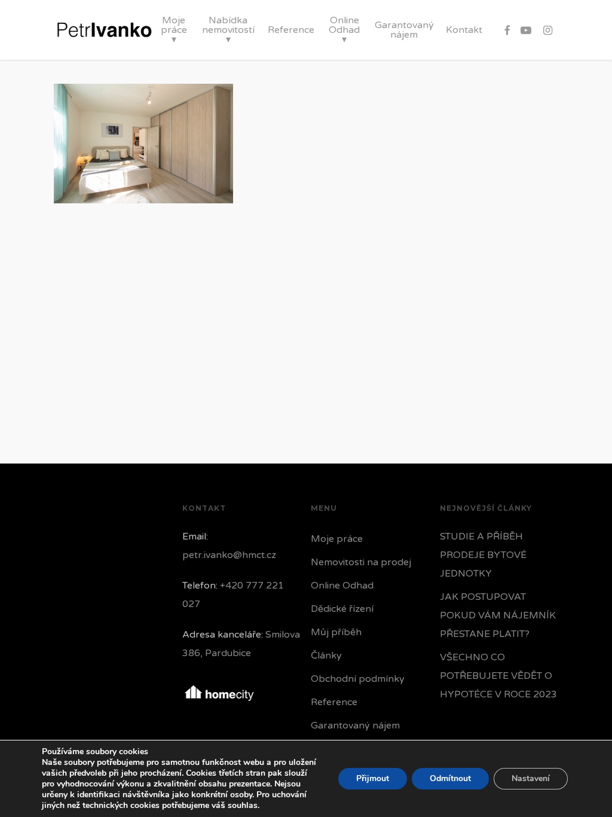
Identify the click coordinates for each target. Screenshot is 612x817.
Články (326, 655)
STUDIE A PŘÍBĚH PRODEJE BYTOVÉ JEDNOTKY (483, 555)
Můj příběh (336, 632)
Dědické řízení (342, 609)
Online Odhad (342, 586)
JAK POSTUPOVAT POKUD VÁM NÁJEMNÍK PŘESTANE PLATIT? (498, 615)
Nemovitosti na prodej (361, 562)
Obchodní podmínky (358, 679)
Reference (334, 702)
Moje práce (337, 539)
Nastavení (531, 778)
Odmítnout (450, 778)
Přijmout (372, 778)
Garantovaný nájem (355, 725)
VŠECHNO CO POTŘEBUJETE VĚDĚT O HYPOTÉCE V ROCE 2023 (498, 675)
